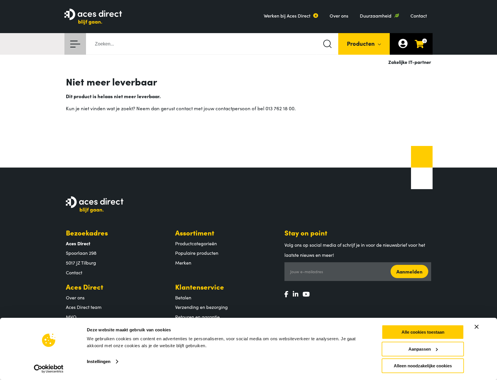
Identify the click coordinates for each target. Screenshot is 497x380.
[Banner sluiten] (477, 327)
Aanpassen (419, 349)
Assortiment (194, 232)
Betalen (183, 297)
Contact (418, 15)
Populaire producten (196, 253)
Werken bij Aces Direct (287, 15)
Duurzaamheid (375, 15)
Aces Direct (84, 286)
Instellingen (98, 361)
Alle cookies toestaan (423, 332)
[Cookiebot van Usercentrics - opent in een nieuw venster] (49, 368)
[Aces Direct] (93, 17)
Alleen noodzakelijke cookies (423, 365)
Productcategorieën (196, 243)
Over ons (339, 15)
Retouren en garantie (197, 317)
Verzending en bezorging (201, 307)
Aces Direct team (84, 307)
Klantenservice (199, 286)
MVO (71, 317)
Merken (183, 262)
